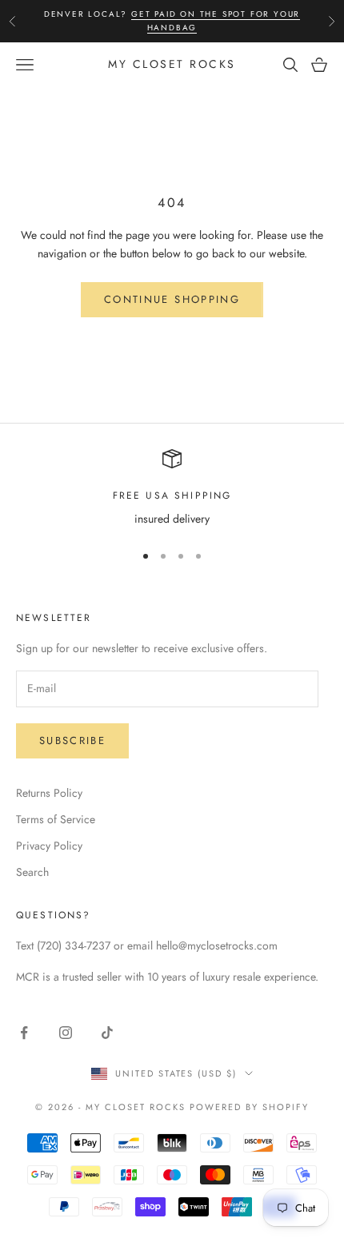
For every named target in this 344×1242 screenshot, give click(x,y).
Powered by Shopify (249, 1107)
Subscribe (72, 740)
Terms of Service (55, 819)
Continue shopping (172, 299)
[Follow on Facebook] (24, 1033)
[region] (172, 488)
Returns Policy (49, 793)
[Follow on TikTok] (107, 1033)
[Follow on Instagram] (66, 1033)
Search (32, 872)
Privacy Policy (49, 846)
